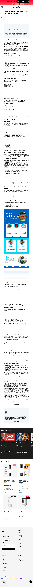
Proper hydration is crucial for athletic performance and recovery (13, 297)
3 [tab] (10, 509)
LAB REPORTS (21, 560)
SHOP (19, 559)
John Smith (4, 17)
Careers (20, 546)
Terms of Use (20, 542)
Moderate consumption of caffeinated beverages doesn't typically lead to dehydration (16, 343)
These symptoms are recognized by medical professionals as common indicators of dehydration (16, 139)
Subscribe (8, 548)
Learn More (6, 492)
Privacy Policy (21, 535)
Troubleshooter (5, 564)
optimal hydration (25, 95)
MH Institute (4, 570)
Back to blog (17, 404)
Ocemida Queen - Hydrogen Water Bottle (9, 512)
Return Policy (20, 540)
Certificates (20, 543)
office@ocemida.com (6, 536)
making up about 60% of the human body (18, 48)
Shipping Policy (21, 536)
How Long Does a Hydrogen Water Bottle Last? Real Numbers (7, 443)
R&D (3, 559)
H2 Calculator (5, 566)
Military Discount (21, 549)
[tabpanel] (10, 470)
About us (20, 532)
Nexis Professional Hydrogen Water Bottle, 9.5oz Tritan (23, 481)
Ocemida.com (5, 585)
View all (31, 430)
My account (20, 550)
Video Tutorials (5, 563)
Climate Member (5, 571)
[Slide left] (15, 456)
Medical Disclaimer (5, 573)
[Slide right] (18, 456)
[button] (2, 7)
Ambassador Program (22, 547)
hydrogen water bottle (21, 376)
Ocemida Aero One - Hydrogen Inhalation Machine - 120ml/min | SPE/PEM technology (23, 513)
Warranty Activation (21, 539)
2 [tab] (9, 509)
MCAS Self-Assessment (6, 567)
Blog (3, 560)
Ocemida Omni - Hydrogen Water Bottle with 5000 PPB (9, 481)
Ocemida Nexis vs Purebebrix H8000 (23, 443)
